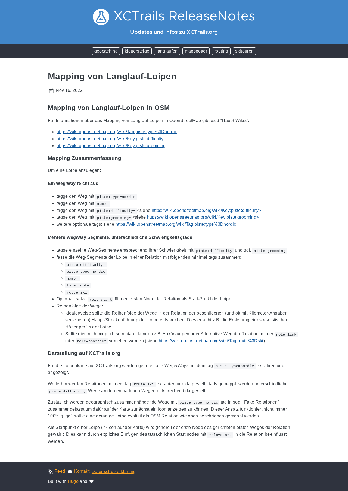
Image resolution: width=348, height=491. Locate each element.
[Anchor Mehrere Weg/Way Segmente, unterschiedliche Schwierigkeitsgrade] (196, 237)
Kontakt (81, 471)
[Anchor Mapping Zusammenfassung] (126, 158)
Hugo (73, 481)
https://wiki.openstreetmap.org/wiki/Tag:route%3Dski (211, 340)
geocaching (106, 51)
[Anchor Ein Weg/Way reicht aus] (102, 183)
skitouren (244, 51)
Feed (60, 471)
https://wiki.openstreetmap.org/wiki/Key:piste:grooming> (203, 217)
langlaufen (167, 51)
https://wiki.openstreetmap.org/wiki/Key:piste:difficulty (110, 138)
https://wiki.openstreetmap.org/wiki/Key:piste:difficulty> (206, 210)
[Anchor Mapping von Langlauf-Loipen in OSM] (174, 108)
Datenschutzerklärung (114, 471)
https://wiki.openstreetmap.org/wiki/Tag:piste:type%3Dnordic (117, 131)
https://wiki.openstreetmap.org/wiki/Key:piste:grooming (111, 145)
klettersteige (137, 51)
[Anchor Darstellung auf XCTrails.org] (124, 353)
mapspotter (196, 51)
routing (221, 51)
